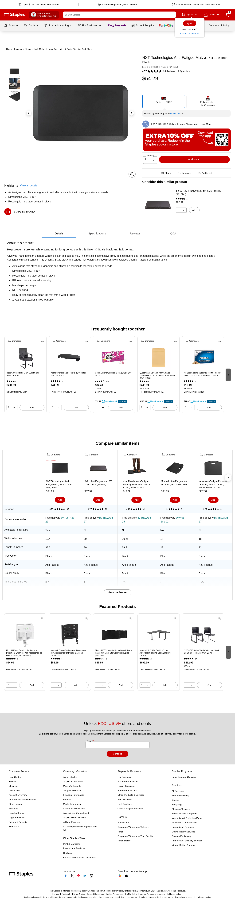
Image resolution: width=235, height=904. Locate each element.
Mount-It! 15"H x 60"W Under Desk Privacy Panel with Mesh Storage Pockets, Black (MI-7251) (113, 653)
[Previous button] (28, 113)
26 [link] (187, 199)
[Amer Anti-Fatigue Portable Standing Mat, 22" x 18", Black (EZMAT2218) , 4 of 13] (213, 468)
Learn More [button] (205, 124)
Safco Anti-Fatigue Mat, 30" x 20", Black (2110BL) (198, 192)
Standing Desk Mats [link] (34, 49)
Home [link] (9, 49)
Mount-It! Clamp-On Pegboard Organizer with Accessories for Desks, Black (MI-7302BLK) (68, 653)
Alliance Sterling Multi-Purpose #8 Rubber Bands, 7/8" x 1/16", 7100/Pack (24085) (202, 374)
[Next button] (131, 113)
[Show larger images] (132, 174)
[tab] (59, 233)
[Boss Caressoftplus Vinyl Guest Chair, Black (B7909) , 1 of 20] (25, 357)
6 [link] (17, 659)
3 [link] (17, 381)
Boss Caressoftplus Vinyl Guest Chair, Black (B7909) (23, 374)
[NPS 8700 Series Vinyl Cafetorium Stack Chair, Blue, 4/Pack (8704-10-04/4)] (203, 635)
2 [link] (150, 381)
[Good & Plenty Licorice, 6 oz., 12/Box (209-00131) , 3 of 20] (114, 357)
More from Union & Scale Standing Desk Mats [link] (70, 49)
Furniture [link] (18, 49)
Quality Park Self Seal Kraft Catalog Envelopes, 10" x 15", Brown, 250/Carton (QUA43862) (157, 375)
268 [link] (107, 381)
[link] (39, 4)
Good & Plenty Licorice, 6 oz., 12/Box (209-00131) (113, 374)
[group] (25, 375)
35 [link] (68, 509)
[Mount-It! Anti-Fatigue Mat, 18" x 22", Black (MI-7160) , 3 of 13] (174, 468)
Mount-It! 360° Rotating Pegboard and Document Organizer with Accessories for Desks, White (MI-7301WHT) (24, 653)
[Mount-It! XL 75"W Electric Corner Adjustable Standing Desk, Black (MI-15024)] (158, 635)
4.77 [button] (144, 71)
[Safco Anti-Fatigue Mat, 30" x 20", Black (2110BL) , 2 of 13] (98, 468)
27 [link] (196, 659)
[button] (173, 14)
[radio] (163, 101)
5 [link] (62, 659)
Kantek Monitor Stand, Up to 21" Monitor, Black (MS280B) (68, 374)
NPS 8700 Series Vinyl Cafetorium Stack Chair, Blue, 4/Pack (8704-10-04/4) (201, 651)
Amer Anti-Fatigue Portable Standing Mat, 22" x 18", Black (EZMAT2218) (213, 484)
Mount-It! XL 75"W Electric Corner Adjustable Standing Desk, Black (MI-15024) (156, 653)
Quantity (150, 155)
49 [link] (144, 509)
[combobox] (119, 15)
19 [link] (151, 659)
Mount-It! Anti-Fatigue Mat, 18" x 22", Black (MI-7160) (174, 483)
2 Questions (184, 71)
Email (90, 741)
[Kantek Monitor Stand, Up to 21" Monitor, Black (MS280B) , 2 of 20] (70, 357)
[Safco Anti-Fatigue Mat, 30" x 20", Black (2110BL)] (158, 205)
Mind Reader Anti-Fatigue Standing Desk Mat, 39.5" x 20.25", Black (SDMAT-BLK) (136, 484)
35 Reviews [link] (169, 71)
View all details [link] (28, 185)
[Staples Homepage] (14, 15)
